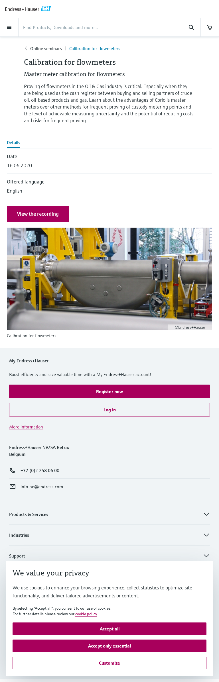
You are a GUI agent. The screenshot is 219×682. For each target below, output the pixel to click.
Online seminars (46, 48)
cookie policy (86, 613)
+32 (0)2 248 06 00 (40, 470)
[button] (109, 391)
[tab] (109, 143)
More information (26, 427)
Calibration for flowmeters (94, 48)
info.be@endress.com (42, 486)
